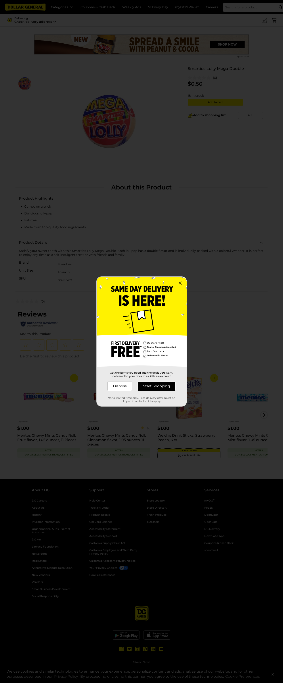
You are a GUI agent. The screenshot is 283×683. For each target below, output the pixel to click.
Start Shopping (156, 386)
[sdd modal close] (180, 283)
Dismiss (120, 386)
